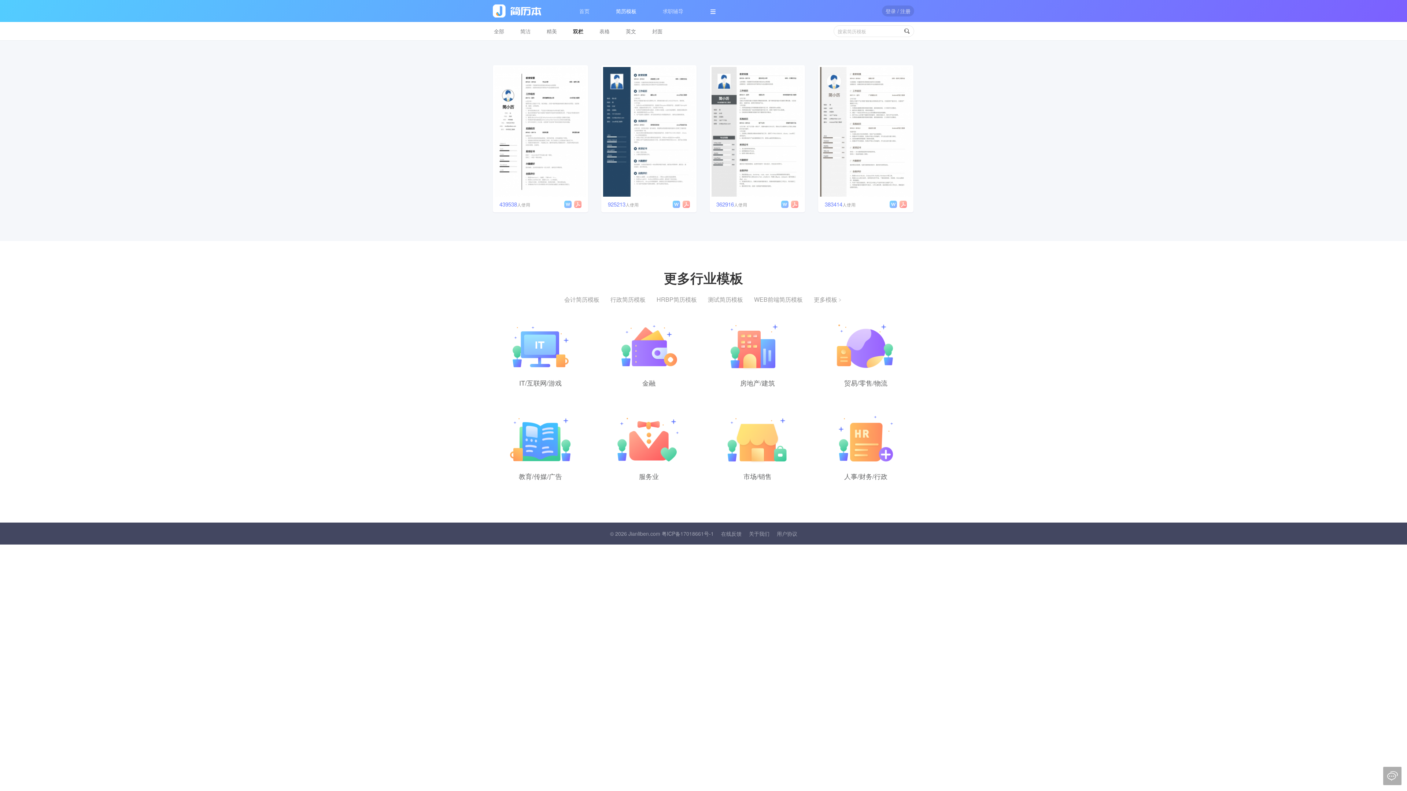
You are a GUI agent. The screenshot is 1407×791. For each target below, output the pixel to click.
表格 (604, 31)
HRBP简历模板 (677, 299)
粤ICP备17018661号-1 (688, 533)
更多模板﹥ (828, 299)
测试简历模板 (725, 299)
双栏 (578, 31)
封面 (657, 31)
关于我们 (759, 533)
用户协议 (787, 533)
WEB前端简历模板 (778, 299)
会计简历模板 (581, 299)
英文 (631, 31)
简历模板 (626, 11)
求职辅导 (673, 11)
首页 (584, 11)
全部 (499, 31)
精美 (552, 31)
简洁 (525, 31)
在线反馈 (731, 533)
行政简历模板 (628, 299)
